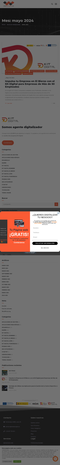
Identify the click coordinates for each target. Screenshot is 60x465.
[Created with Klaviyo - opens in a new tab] (30, 253)
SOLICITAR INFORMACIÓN (44, 243)
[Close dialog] (58, 213)
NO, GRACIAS (45, 247)
